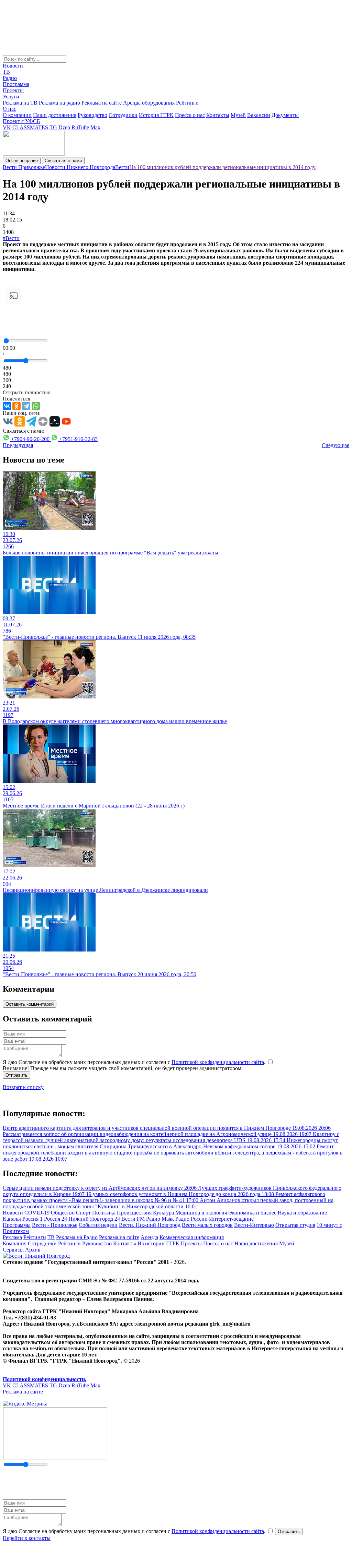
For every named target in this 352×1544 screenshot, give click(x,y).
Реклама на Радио (77, 1237)
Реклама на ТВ (20, 103)
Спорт (83, 1213)
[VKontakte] (7, 406)
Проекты (13, 90)
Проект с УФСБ (21, 121)
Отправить (17, 1075)
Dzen (64, 127)
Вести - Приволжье (54, 1225)
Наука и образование (302, 1213)
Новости (13, 66)
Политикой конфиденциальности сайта (218, 1062)
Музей (238, 115)
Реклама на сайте (101, 103)
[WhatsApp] (36, 406)
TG (53, 127)
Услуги (11, 96)
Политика (104, 1213)
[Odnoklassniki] (16, 406)
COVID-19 (37, 1213)
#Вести (11, 238)
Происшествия (134, 1213)
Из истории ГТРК (158, 1243)
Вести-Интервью (254, 1225)
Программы (17, 1225)
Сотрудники (123, 115)
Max (95, 127)
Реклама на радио (59, 103)
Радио (10, 78)
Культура (163, 1213)
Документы (285, 115)
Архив (33, 1250)
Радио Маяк (160, 1219)
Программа (16, 84)
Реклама (12, 1237)
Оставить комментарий (30, 1004)
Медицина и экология (201, 1213)
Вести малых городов (207, 1225)
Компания (14, 1243)
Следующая (335, 445)
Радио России (191, 1219)
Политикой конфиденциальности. (44, 1379)
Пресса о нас (190, 115)
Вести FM (133, 1219)
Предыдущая (18, 445)
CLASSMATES (30, 127)
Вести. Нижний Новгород (149, 1225)
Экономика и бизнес (252, 1213)
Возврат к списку (23, 1087)
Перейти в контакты (27, 1538)
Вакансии (258, 115)
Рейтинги (187, 103)
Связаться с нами (63, 160)
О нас (9, 109)
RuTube (80, 127)
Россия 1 (32, 1219)
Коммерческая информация (192, 1237)
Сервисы (13, 1250)
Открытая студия (295, 1225)
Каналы (12, 1219)
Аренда (149, 1237)
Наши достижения (54, 115)
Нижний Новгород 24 (94, 1219)
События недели (98, 1225)
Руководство (92, 115)
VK (7, 127)
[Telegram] (26, 406)
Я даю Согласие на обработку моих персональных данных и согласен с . (135, 1062)
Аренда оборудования (149, 103)
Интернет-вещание (231, 1219)
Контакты (217, 115)
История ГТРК (156, 115)
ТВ (6, 72)
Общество (63, 1213)
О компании (17, 115)
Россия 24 (55, 1219)
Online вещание (22, 160)
